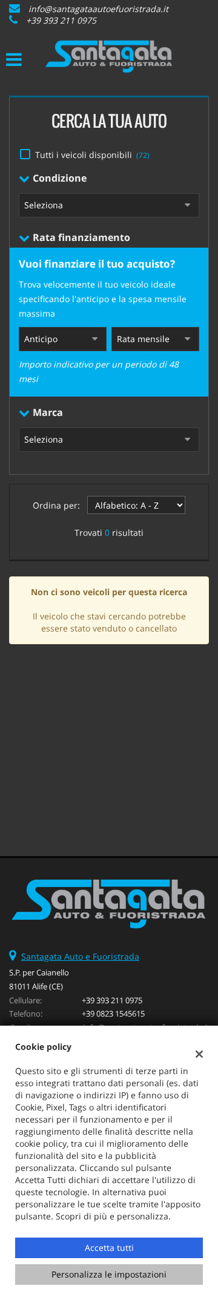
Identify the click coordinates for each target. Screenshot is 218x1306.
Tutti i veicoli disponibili (92, 154)
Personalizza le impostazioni (109, 1274)
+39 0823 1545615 (113, 1013)
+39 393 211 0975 (61, 20)
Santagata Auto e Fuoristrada (80, 956)
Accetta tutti (109, 1247)
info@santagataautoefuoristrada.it (98, 9)
